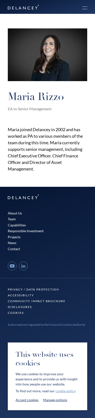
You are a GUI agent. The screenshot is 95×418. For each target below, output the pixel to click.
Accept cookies (27, 400)
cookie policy (65, 391)
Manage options (55, 400)
